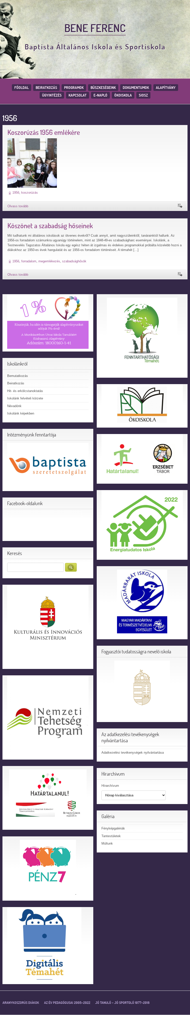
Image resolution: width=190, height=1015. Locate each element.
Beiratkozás (46, 87)
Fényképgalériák (113, 828)
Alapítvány (166, 87)
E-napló (100, 95)
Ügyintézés (52, 95)
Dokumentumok (136, 87)
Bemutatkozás (17, 376)
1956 (15, 192)
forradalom (28, 261)
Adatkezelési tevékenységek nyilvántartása (132, 752)
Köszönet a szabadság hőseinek (50, 225)
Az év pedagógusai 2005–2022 (67, 1002)
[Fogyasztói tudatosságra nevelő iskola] (142, 688)
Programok (74, 87)
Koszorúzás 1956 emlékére (43, 132)
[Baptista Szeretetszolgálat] (48, 465)
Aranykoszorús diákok (20, 1002)
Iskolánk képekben (20, 413)
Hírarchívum (110, 785)
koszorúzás (29, 192)
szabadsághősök (74, 261)
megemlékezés (49, 261)
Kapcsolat (78, 95)
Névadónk (14, 406)
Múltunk (107, 843)
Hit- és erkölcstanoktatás (25, 391)
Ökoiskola (123, 95)
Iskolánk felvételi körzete (25, 398)
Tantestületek (111, 836)
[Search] (71, 567)
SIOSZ (143, 95)
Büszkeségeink (103, 87)
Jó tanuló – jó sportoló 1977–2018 (122, 1002)
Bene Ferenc (95, 28)
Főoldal (21, 87)
